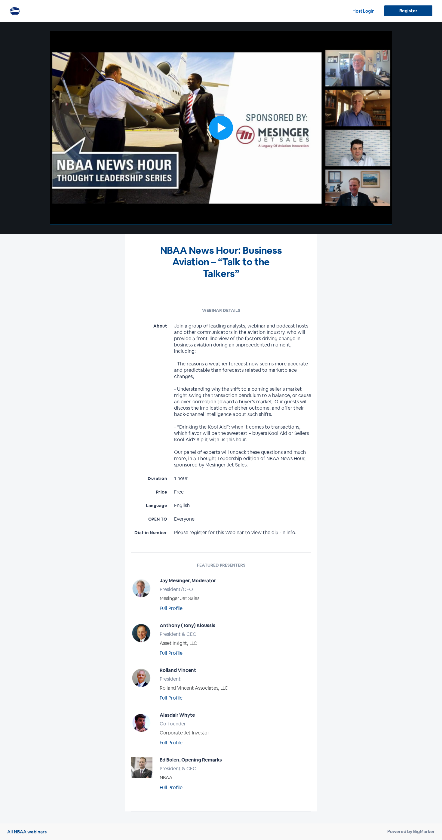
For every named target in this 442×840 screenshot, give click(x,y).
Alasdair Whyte (177, 715)
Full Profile (171, 608)
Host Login (363, 11)
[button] (221, 128)
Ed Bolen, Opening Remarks (191, 760)
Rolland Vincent (178, 670)
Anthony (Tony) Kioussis (187, 625)
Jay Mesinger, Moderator (188, 580)
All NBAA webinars (27, 832)
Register (408, 11)
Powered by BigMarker (411, 831)
